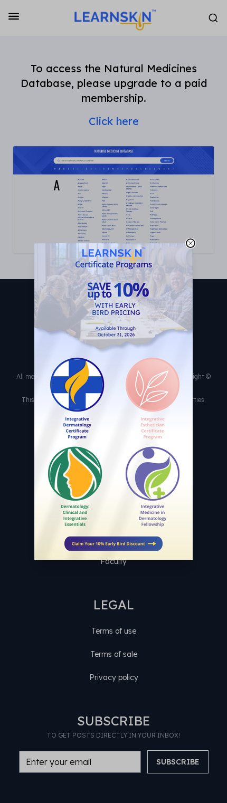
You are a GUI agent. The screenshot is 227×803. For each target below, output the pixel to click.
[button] (113, 401)
